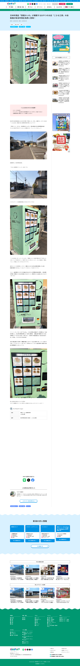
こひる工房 (22, 414)
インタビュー (13, 633)
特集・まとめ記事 (14, 635)
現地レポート (38, 619)
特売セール (13, 632)
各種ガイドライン (65, 650)
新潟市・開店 (22, 26)
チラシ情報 (70, 7)
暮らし (50, 7)
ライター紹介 (69, 4)
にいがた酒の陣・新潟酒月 (52, 626)
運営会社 (52, 652)
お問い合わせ (64, 648)
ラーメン (37, 617)
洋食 (37, 622)
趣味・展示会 (51, 620)
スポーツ (50, 623)
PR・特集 (62, 4)
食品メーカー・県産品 (65, 620)
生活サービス (26, 642)
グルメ (31, 7)
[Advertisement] (28, 95)
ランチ (37, 625)
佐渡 (12, 623)
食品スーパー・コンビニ (28, 632)
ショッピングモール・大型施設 (28, 637)
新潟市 (12, 24)
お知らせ (52, 648)
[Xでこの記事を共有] (28, 481)
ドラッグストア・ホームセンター (28, 639)
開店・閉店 (22, 7)
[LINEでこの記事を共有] (24, 481)
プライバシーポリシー (66, 652)
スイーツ (28, 26)
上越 (12, 622)
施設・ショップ (64, 617)
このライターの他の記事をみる (29, 501)
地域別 (12, 7)
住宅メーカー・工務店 (65, 619)
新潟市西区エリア (14, 26)
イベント (41, 7)
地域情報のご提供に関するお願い (57, 656)
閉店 (24, 619)
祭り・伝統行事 (51, 619)
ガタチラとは (53, 650)
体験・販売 (51, 617)
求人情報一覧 (40, 546)
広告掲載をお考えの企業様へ (56, 654)
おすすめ (60, 7)
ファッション (26, 641)
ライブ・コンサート (52, 622)
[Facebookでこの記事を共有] (32, 481)
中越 (12, 620)
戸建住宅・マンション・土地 (28, 634)
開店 (21, 24)
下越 (12, 619)
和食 (37, 620)
